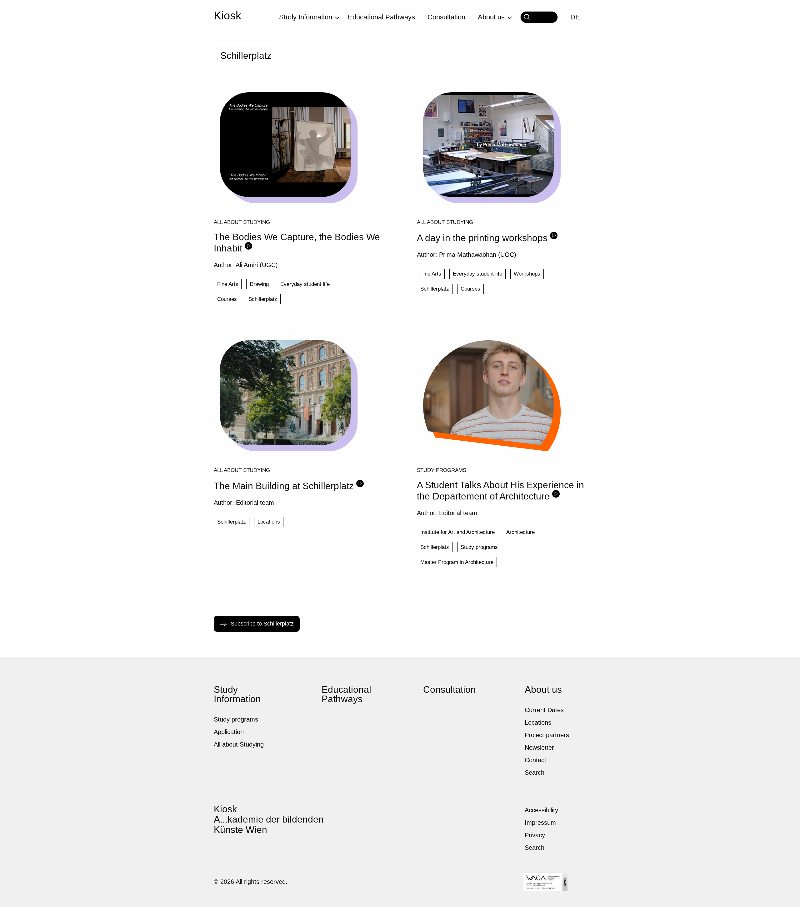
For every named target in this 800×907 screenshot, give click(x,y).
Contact (535, 760)
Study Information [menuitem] (305, 17)
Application (229, 731)
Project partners (547, 735)
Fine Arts (227, 284)
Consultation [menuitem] (446, 17)
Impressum (540, 822)
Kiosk (227, 15)
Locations (269, 522)
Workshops (527, 274)
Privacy (535, 835)
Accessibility (541, 810)
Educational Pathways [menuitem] (381, 17)
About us (543, 689)
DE (575, 17)
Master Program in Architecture (456, 562)
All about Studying (242, 222)
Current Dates (544, 710)
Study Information (237, 694)
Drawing (259, 284)
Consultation (449, 689)
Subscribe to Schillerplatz (261, 624)
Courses (227, 299)
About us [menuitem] (491, 17)
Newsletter (539, 747)
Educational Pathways (346, 694)
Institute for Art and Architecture (457, 532)
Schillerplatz (262, 299)
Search (534, 772)
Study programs (441, 470)
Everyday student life (305, 284)
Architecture (520, 532)
